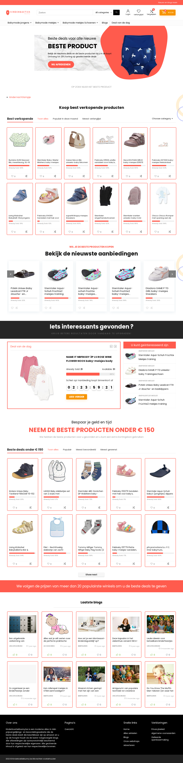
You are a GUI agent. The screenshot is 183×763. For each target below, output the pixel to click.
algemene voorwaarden (163, 733)
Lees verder (74, 396)
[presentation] (10, 274)
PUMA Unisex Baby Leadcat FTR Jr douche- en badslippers (16, 292)
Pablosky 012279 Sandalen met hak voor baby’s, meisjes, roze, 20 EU (125, 494)
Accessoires (49, 646)
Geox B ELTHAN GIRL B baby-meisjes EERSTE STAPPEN (133, 162)
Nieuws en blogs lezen (167, 2)
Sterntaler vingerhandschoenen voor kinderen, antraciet (105, 219)
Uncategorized (15, 646)
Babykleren (82, 646)
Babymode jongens (18, 22)
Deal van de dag (121, 22)
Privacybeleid (158, 729)
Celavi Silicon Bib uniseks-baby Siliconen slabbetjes (77, 162)
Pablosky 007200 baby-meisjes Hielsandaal (163, 161)
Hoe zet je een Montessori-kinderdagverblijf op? (91, 639)
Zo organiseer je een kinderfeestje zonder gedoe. (19, 691)
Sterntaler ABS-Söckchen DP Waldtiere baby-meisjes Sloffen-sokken (90, 494)
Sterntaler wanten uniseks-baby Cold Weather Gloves (132, 218)
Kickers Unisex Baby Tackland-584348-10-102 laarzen (21, 494)
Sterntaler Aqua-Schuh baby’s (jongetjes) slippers (160, 492)
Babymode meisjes (45, 22)
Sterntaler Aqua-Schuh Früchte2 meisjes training (49, 291)
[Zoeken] (116, 12)
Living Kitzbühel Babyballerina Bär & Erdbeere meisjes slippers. (22, 550)
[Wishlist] (138, 11)
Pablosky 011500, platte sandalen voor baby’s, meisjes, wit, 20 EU (105, 162)
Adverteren (129, 745)
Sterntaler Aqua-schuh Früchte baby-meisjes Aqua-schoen (83, 292)
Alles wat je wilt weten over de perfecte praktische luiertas (57, 641)
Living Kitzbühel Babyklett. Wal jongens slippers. (19, 218)
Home (127, 729)
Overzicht (69, 729)
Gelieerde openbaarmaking (160, 738)
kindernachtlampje (20, 97)
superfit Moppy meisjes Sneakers (77, 216)
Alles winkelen (130, 733)
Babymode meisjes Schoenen (79, 22)
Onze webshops (131, 741)
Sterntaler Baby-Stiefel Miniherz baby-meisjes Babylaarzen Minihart (48, 162)
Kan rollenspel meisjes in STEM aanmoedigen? (56, 689)
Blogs (105, 22)
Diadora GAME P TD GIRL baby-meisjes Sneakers (152, 291)
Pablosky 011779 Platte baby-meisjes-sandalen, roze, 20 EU (124, 550)
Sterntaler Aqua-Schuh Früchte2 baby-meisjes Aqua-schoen (117, 292)
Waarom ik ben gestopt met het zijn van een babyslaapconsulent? (90, 691)
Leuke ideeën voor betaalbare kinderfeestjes (159, 639)
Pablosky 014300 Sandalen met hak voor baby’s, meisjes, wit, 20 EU (48, 219)
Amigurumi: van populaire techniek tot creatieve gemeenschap (125, 691)
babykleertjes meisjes (148, 395)
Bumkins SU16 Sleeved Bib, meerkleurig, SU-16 (19, 161)
